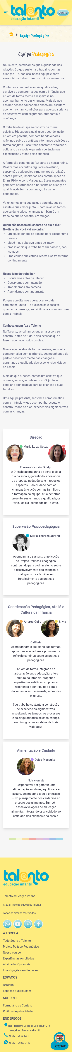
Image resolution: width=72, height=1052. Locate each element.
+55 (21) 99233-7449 (19, 1043)
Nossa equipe (12, 952)
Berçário (8, 985)
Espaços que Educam (17, 991)
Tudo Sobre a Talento (17, 940)
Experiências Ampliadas (18, 958)
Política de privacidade (17, 1011)
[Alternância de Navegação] (5, 12)
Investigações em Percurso (20, 970)
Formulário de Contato (17, 1005)
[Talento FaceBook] (28, 924)
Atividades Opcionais (16, 964)
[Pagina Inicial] (11, 35)
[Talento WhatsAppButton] (7, 924)
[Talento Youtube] (17, 924)
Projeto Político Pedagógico (21, 946)
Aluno (63, 12)
